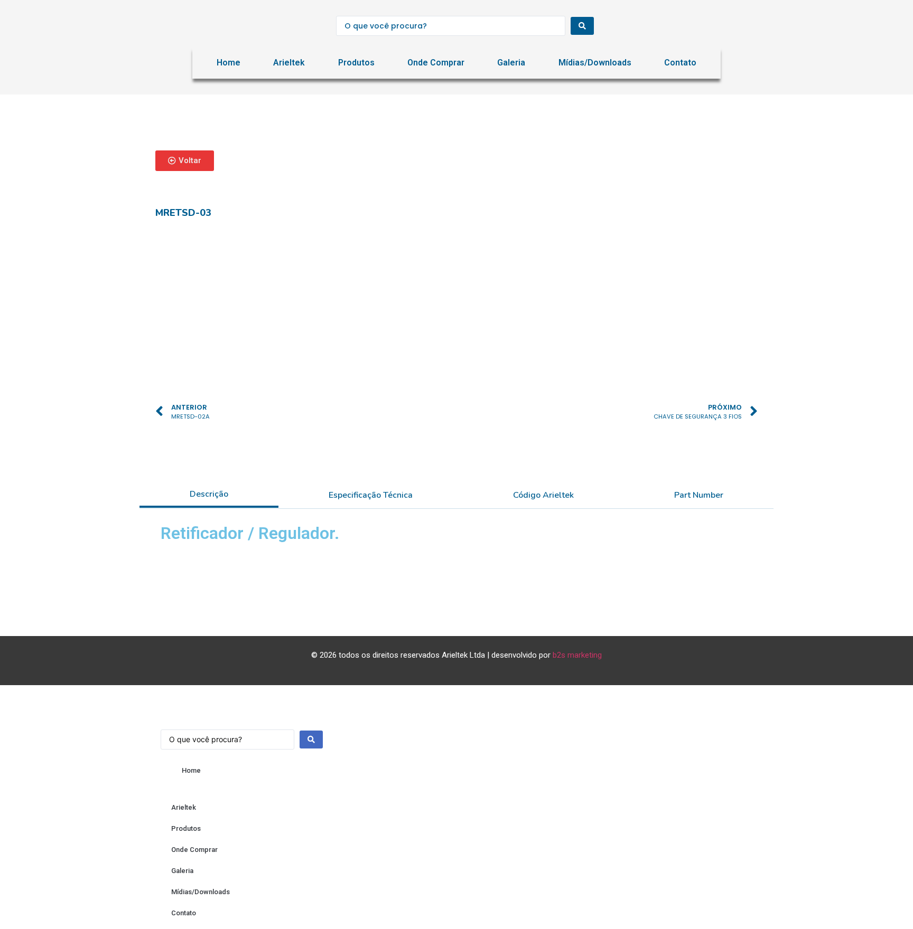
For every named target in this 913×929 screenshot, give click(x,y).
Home (228, 63)
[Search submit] (582, 26)
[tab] (208, 495)
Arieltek (289, 63)
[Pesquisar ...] (242, 734)
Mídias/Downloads (594, 63)
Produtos (356, 63)
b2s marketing (577, 655)
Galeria (511, 63)
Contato (680, 63)
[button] (184, 160)
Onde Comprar (435, 63)
